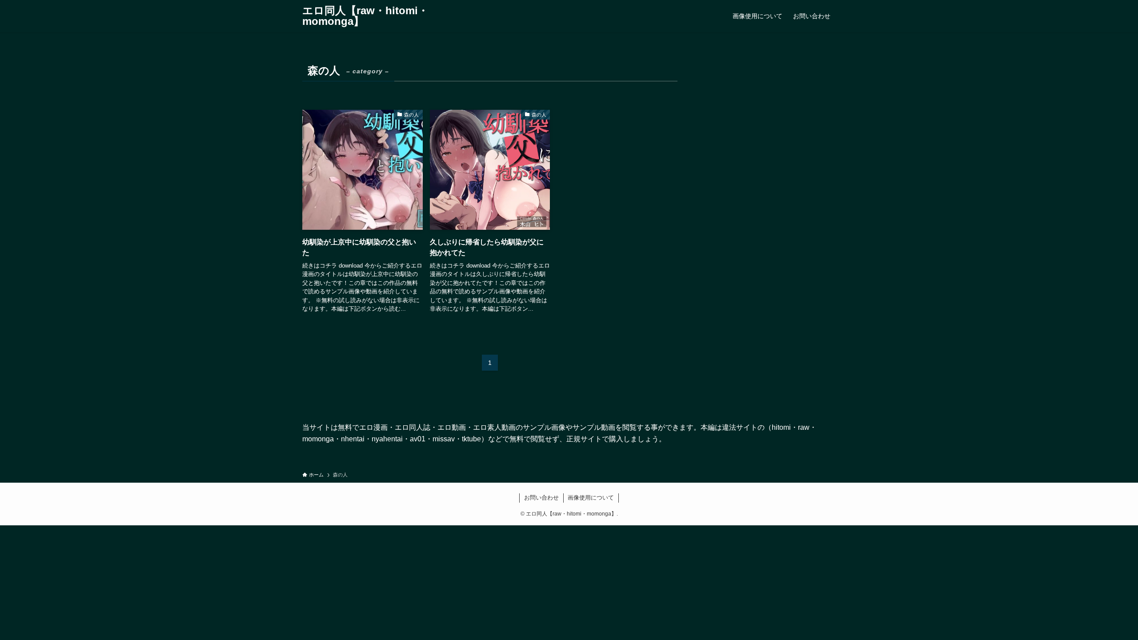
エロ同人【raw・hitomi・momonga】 (365, 16)
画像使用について (591, 497)
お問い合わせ (541, 497)
